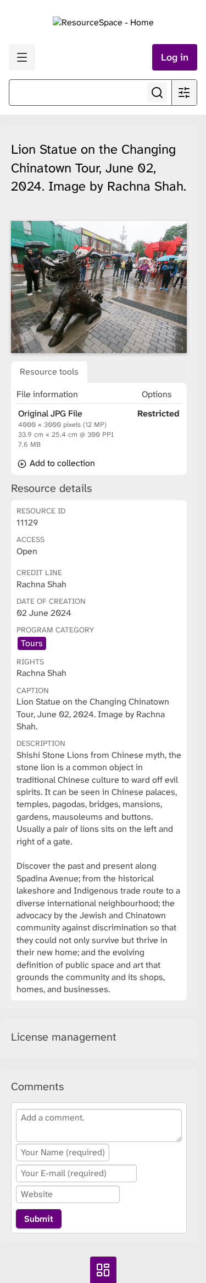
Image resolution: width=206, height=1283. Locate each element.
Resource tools (49, 371)
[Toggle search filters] (184, 92)
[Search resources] (157, 92)
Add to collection (61, 463)
